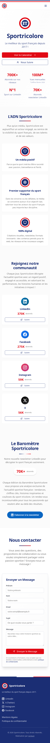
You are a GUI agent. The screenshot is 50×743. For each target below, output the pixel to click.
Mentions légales (10, 717)
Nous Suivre (27, 62)
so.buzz (31, 736)
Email (8, 607)
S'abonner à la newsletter (26, 515)
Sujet (8, 618)
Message (9, 629)
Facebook (9, 710)
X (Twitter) (10, 702)
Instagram (10, 706)
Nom (8, 596)
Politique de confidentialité (14, 721)
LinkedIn (9, 698)
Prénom (9, 585)
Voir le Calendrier (23, 55)
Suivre (26, 319)
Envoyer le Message (27, 651)
